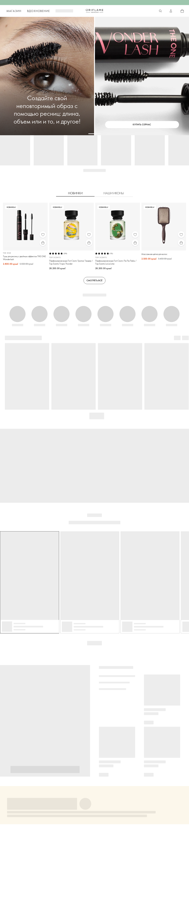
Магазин (13, 11)
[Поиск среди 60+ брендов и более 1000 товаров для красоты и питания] (160, 11)
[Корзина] (182, 11)
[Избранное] (43, 234)
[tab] (75, 193)
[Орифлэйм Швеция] (94, 10)
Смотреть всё (94, 280)
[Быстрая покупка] (43, 242)
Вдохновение (38, 11)
